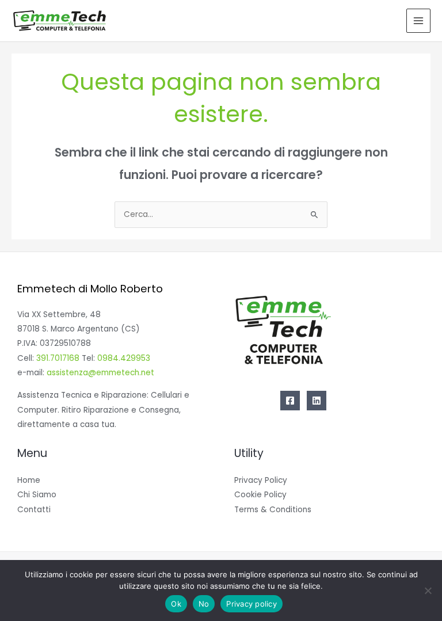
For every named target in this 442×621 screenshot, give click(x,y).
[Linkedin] (316, 400)
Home (28, 480)
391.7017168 (57, 358)
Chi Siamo (36, 494)
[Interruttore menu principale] (418, 21)
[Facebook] (290, 400)
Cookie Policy (260, 494)
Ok (176, 603)
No (204, 603)
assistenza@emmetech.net (100, 372)
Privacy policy (251, 603)
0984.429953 (123, 358)
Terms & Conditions (272, 509)
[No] (427, 590)
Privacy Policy (260, 480)
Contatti (34, 509)
